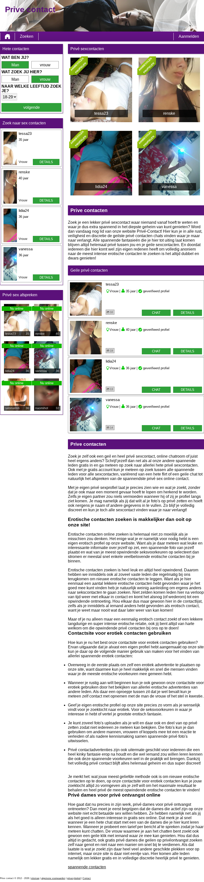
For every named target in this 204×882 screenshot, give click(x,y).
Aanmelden (189, 36)
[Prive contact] (7, 36)
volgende (31, 107)
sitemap (35, 878)
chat (156, 313)
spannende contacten (87, 867)
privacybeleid (74, 878)
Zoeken (26, 36)
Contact (87, 878)
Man (15, 65)
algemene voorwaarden (53, 878)
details (46, 162)
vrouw (45, 65)
